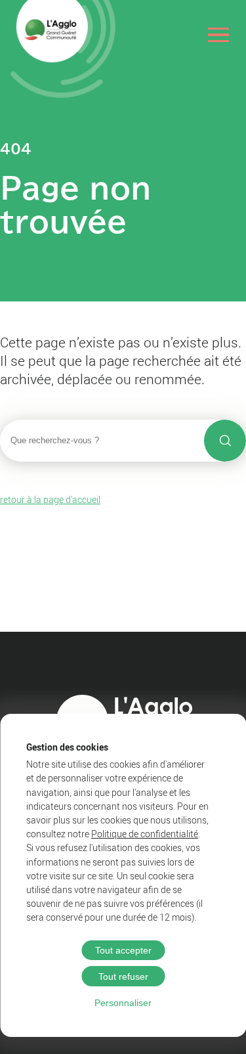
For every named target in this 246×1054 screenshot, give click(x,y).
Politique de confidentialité (144, 833)
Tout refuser (123, 976)
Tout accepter (123, 950)
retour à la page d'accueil (50, 499)
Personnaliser (123, 1003)
